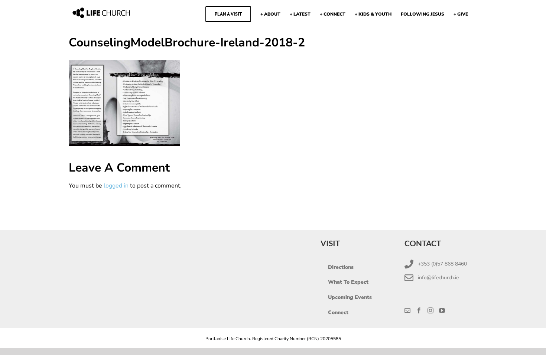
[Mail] (407, 310)
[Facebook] (419, 310)
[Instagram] (430, 310)
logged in (116, 186)
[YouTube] (442, 310)
